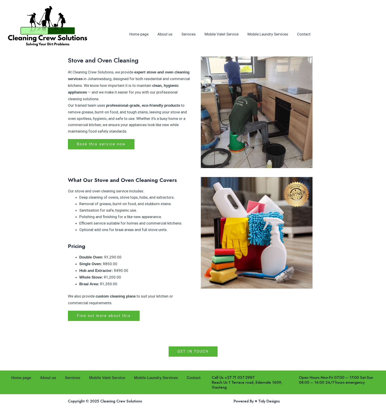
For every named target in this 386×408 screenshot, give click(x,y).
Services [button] (188, 34)
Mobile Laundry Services (268, 34)
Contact (303, 34)
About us (164, 34)
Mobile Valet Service (222, 34)
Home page (139, 34)
